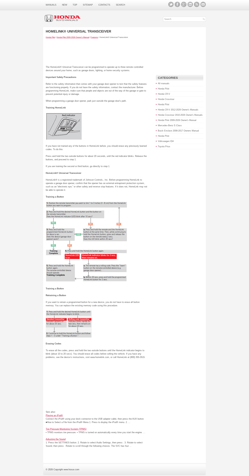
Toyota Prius (164, 146)
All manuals (163, 83)
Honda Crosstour (166, 99)
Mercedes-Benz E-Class (170, 125)
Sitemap (88, 5)
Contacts (104, 5)
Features (94, 37)
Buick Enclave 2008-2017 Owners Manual (178, 130)
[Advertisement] (96, 52)
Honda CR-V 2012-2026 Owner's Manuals (178, 109)
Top (75, 5)
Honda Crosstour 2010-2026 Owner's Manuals (180, 115)
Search (120, 5)
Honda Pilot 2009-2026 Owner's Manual (73, 37)
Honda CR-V (164, 94)
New (64, 5)
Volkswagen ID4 (166, 141)
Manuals (51, 5)
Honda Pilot (50, 37)
